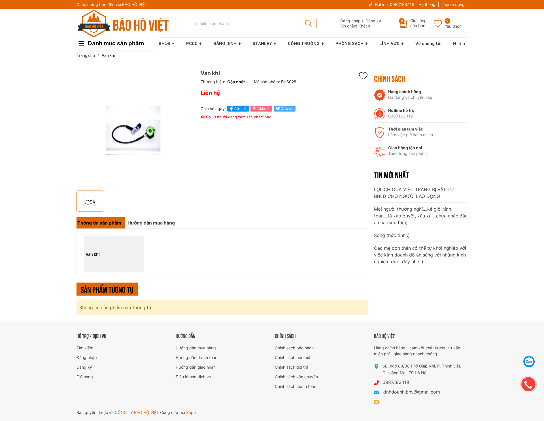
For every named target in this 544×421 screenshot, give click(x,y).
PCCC (191, 43)
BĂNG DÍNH (225, 43)
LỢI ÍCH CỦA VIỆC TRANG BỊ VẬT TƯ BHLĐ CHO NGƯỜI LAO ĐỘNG (414, 193)
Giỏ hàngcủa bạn (418, 23)
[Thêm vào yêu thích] (364, 76)
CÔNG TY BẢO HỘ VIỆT (137, 412)
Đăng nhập (350, 20)
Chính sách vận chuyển (296, 376)
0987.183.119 (402, 4)
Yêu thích (453, 26)
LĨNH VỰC (389, 43)
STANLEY (262, 43)
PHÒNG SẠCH (349, 43)
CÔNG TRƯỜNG (304, 43)
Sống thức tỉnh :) (392, 235)
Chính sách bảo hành (294, 347)
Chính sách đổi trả (291, 367)
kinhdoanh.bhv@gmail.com (411, 392)
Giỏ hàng (84, 376)
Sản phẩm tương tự (107, 289)
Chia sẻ (240, 108)
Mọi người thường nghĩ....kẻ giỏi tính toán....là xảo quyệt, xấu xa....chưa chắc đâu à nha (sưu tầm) (421, 215)
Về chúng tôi (428, 43)
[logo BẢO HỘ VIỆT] (123, 23)
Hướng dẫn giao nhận (196, 367)
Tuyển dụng (454, 4)
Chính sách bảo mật (293, 357)
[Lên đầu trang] (529, 347)
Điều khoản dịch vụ (193, 376)
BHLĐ (164, 43)
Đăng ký (373, 20)
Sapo (191, 412)
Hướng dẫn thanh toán (196, 357)
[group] (135, 129)
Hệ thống (426, 4)
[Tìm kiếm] (306, 23)
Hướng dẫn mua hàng (196, 347)
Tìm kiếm (84, 347)
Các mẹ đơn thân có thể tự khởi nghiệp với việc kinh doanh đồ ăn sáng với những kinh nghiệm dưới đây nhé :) (420, 254)
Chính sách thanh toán (295, 386)
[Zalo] (529, 361)
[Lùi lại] (461, 44)
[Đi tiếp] (465, 44)
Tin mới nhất (391, 175)
